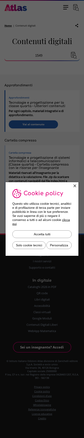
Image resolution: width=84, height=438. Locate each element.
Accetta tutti (42, 234)
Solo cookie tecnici (29, 245)
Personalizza (59, 245)
